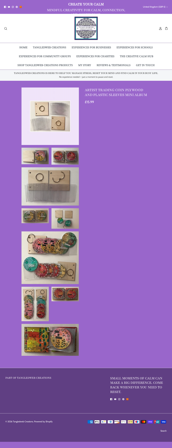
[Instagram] (13, 7)
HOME (23, 47)
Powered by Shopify (43, 421)
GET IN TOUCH (145, 65)
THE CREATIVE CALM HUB (136, 56)
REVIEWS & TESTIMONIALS (113, 65)
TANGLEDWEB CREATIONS (49, 47)
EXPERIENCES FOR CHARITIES (95, 56)
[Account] (160, 28)
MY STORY (84, 65)
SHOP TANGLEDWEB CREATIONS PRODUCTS (45, 65)
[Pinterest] (17, 7)
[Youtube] (9, 7)
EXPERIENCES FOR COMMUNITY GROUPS (45, 56)
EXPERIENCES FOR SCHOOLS (135, 47)
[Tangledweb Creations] (86, 28)
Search (163, 431)
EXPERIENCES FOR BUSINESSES (91, 47)
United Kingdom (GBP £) (154, 7)
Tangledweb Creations (23, 421)
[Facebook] (5, 7)
